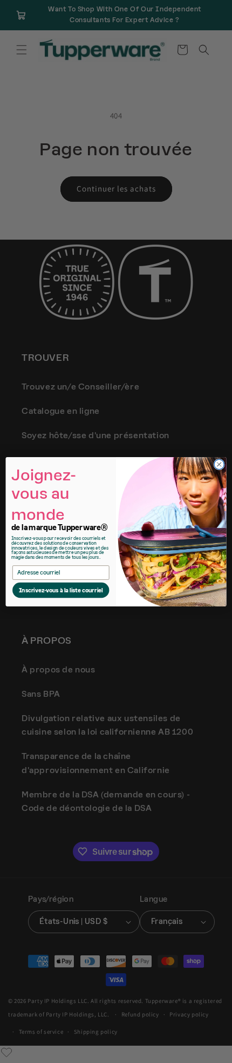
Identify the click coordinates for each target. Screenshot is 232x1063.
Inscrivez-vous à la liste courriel (61, 590)
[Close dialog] (219, 464)
